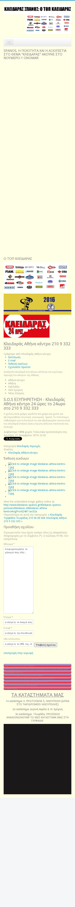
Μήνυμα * (9, 544)
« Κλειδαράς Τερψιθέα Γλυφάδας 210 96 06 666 (33, 516)
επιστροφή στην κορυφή (18, 653)
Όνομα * (8, 617)
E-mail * (8, 628)
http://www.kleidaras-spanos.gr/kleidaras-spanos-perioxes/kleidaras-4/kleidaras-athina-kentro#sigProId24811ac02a (33, 508)
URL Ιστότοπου (12, 638)
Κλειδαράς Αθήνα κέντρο (23, 452)
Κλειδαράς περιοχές (28, 446)
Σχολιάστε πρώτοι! (19, 367)
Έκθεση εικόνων (18, 363)
